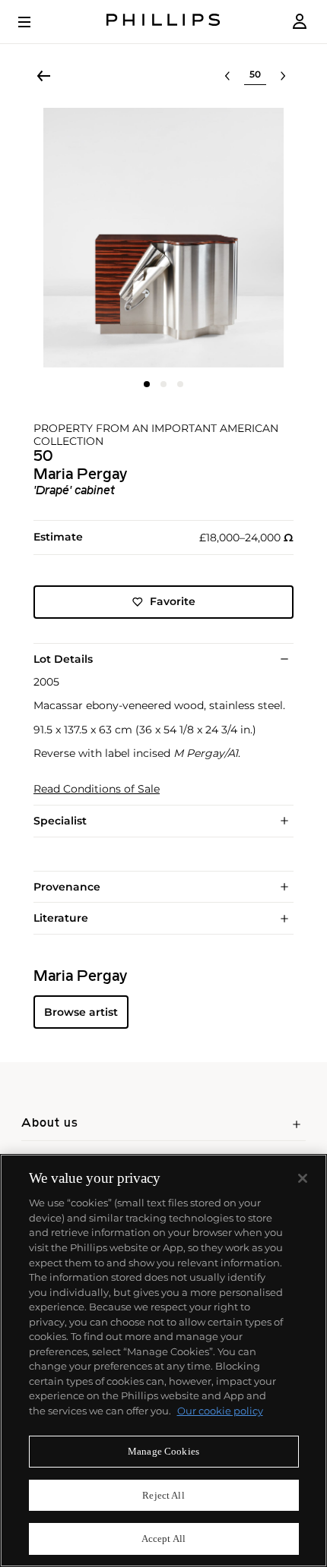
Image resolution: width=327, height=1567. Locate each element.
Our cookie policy (220, 1411)
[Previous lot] (227, 76)
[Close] (302, 1178)
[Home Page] (163, 22)
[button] (163, 237)
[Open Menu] (35, 22)
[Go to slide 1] (147, 384)
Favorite (172, 601)
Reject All (163, 1495)
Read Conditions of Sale (96, 789)
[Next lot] (283, 76)
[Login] (299, 21)
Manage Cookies (163, 1451)
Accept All (163, 1538)
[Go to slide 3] (180, 384)
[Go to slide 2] (163, 384)
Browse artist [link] (81, 1012)
